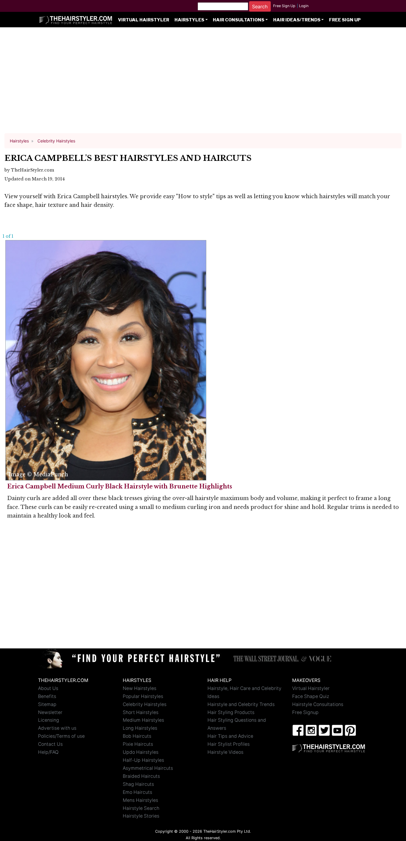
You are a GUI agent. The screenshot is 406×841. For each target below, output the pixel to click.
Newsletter (50, 712)
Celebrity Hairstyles (144, 704)
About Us (48, 688)
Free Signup (305, 712)
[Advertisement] (203, 83)
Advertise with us (57, 728)
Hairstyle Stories (141, 816)
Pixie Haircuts (138, 744)
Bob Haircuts (137, 736)
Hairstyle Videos (225, 752)
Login (304, 6)
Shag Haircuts (138, 784)
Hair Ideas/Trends (296, 20)
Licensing (48, 720)
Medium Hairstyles (143, 720)
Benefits (47, 696)
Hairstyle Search (141, 808)
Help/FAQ (48, 752)
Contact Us (50, 744)
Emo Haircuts (137, 792)
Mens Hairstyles (140, 800)
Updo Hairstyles (140, 752)
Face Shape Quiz (310, 696)
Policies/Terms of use (61, 736)
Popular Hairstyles (143, 696)
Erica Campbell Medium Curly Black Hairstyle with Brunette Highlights (119, 486)
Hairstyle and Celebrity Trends (241, 704)
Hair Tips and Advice (230, 736)
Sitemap (47, 704)
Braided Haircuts (141, 776)
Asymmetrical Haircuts (148, 768)
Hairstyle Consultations (317, 704)
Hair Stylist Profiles (228, 744)
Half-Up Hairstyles (143, 760)
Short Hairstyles (140, 712)
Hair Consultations (238, 20)
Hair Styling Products (230, 712)
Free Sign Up (284, 6)
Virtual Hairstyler (143, 20)
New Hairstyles (139, 688)
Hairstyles (189, 20)
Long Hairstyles (140, 728)
